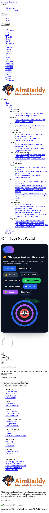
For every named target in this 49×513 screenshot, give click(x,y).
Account (4, 4)
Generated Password (8, 378)
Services (16, 200)
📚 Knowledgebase (12, 281)
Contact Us (9, 454)
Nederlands (9, 43)
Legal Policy (10, 444)
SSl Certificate (10, 432)
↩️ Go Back (25, 292)
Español (8, 74)
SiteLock (8, 434)
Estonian (8, 47)
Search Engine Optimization (15, 466)
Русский (8, 72)
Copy (26, 383)
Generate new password (12, 383)
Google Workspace (12, 426)
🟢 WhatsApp (10, 292)
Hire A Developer (11, 470)
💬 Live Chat (30, 286)
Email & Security (19, 163)
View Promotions (11, 416)
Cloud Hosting (10, 398)
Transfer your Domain (13, 414)
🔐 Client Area (10, 275)
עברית (7, 55)
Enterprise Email (11, 424)
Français (8, 51)
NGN (7, 20)
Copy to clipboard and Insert (17, 385)
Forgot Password (11, 10)
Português (9, 66)
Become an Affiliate (12, 452)
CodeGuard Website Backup (15, 436)
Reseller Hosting (11, 396)
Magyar (8, 57)
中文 (7, 35)
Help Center (13, 2)
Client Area (9, 8)
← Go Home (9, 268)
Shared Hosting (11, 391)
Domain (16, 109)
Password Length (7, 373)
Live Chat (4, 2)
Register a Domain (12, 411)
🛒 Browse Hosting (28, 275)
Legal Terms (9, 446)
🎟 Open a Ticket (25, 268)
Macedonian (9, 62)
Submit (10, 360)
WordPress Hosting (12, 394)
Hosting (16, 130)
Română (8, 70)
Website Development (13, 464)
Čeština (8, 39)
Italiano (8, 59)
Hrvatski (8, 37)
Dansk (7, 41)
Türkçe (8, 78)
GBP (7, 18)
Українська (9, 80)
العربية (7, 28)
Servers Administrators (13, 468)
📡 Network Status (31, 281)
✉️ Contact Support (13, 286)
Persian (8, 49)
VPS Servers (10, 404)
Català (7, 33)
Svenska (8, 76)
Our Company (10, 442)
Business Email (11, 421)
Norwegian (9, 64)
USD (5, 14)
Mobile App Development (14, 462)
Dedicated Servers (12, 406)
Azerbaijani (9, 30)
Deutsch (8, 53)
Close (4, 360)
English (6, 24)
